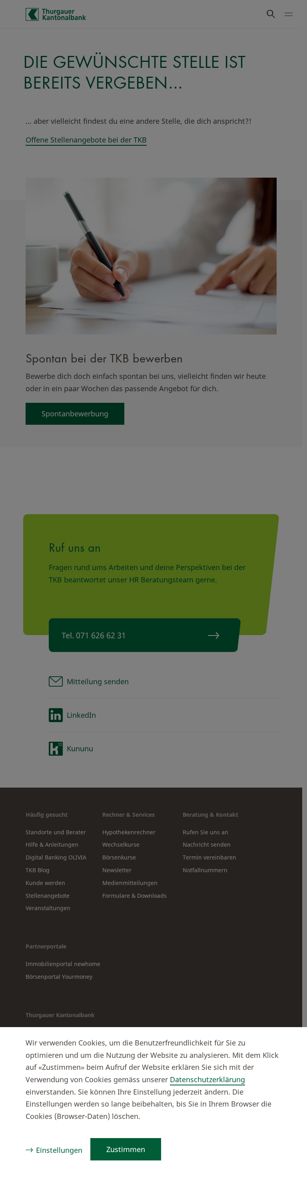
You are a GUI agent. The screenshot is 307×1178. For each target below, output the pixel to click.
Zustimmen (125, 1149)
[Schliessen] (285, 1044)
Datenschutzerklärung (207, 1079)
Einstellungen (59, 1150)
